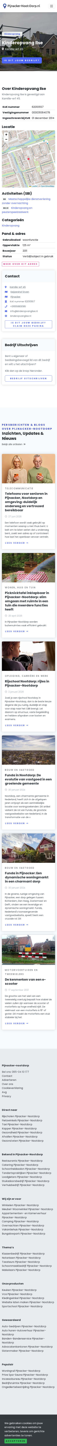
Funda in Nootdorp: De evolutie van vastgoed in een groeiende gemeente (28, 779)
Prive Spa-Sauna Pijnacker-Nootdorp (25, 1375)
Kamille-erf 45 (14, 49)
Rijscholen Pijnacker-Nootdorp (21, 1116)
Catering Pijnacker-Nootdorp (20, 1165)
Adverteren (9, 1080)
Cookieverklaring (12, 1088)
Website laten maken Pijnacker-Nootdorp (28, 1302)
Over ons (7, 1084)
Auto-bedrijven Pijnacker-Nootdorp (24, 1326)
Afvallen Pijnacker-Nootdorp (20, 1136)
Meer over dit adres (20, 264)
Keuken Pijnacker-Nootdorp (19, 1290)
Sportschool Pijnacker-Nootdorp (22, 1306)
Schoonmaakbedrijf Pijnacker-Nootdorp (27, 1266)
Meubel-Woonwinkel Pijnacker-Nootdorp (27, 1209)
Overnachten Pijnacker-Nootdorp (23, 1225)
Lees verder (15, 543)
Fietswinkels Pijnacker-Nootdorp (22, 1120)
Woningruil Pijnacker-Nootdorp (21, 1371)
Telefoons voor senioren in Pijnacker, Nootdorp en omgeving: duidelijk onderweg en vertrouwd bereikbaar (26, 501)
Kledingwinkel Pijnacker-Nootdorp (23, 1298)
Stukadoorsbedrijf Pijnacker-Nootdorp (25, 1181)
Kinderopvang (12, 34)
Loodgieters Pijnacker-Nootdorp (22, 1177)
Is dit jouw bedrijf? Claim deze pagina (28, 324)
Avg (4, 1092)
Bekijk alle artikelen (12, 444)
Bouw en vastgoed (20, 770)
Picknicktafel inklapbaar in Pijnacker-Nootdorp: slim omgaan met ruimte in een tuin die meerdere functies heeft (27, 601)
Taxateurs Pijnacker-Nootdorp (21, 1262)
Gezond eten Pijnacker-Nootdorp (23, 1141)
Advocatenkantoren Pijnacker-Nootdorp (27, 1347)
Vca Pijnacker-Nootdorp (17, 1294)
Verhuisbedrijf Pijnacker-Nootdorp (23, 1185)
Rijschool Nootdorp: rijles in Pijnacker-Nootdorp (27, 683)
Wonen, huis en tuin (20, 587)
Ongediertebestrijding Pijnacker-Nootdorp (28, 1387)
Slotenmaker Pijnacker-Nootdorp (23, 1351)
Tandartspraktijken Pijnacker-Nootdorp (26, 1173)
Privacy (6, 1096)
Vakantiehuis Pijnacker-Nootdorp (22, 1229)
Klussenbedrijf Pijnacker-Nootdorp (23, 1253)
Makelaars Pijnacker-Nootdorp (21, 1270)
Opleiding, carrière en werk (26, 676)
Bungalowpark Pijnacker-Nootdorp (23, 1233)
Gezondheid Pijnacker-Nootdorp (22, 1132)
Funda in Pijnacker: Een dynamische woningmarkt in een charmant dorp (26, 877)
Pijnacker (15, 296)
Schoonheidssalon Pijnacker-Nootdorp (26, 1169)
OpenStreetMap (47, 186)
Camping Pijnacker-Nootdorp (20, 1221)
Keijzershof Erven (20, 291)
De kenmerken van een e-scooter (25, 981)
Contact (7, 1076)
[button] (28, 159)
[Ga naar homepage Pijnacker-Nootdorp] (21, 6)
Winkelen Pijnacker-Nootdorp (20, 1205)
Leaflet (34, 186)
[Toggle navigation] (51, 6)
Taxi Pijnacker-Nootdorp (17, 1124)
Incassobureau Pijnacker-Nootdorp (24, 1379)
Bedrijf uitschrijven (28, 378)
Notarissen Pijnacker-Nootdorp (21, 1258)
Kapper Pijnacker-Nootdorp (19, 1128)
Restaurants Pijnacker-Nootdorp (22, 1161)
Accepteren (15, 1441)
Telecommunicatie (19, 488)
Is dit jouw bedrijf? (22, 60)
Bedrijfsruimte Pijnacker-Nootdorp (23, 1383)
